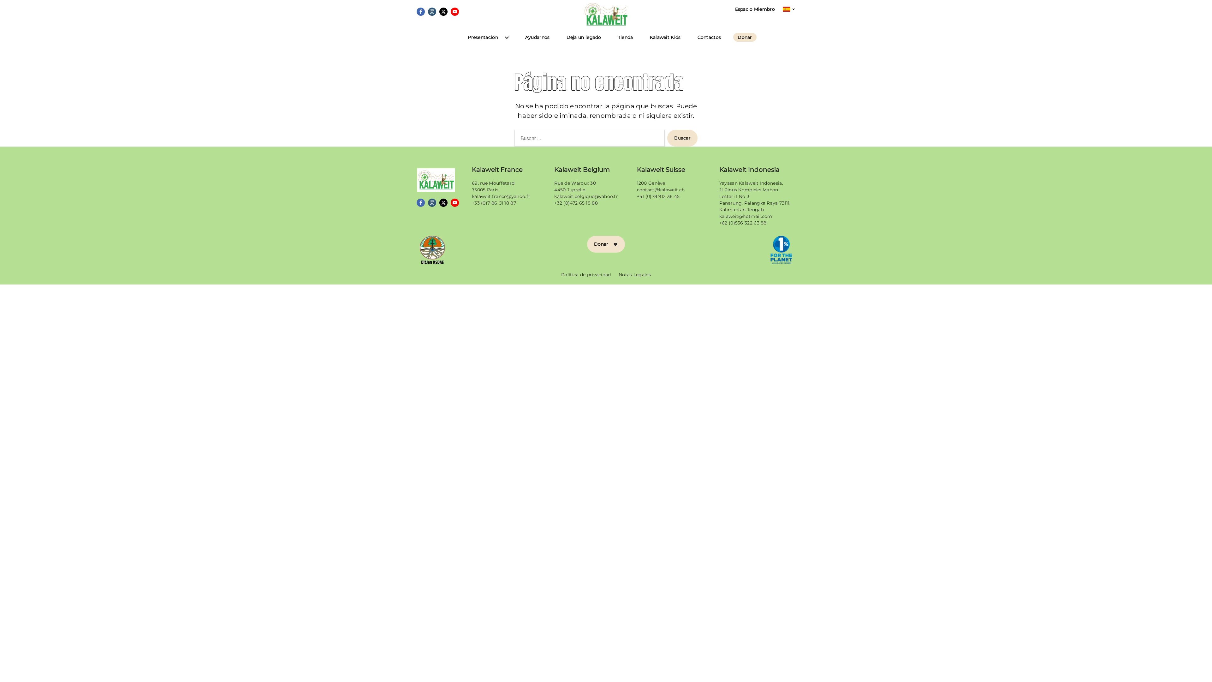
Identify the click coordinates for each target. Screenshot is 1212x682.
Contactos (709, 37)
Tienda (625, 37)
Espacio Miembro (755, 9)
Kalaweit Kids (665, 37)
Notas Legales (635, 275)
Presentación (483, 37)
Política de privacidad (586, 275)
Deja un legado (584, 37)
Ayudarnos (537, 37)
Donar (745, 37)
